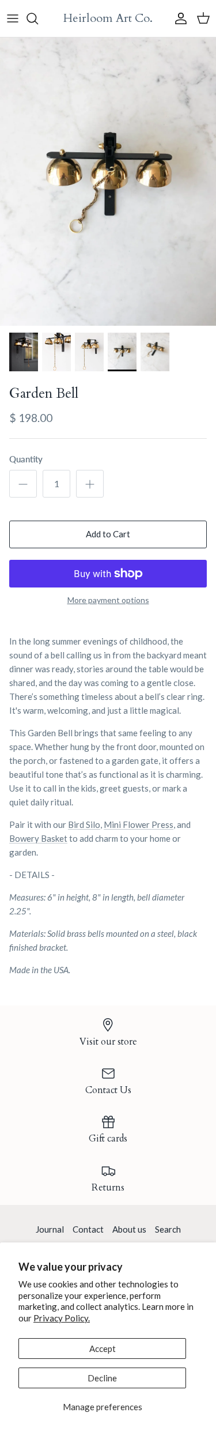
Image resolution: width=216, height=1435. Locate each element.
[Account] (178, 18)
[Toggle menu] (12, 18)
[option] (108, 181)
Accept (102, 1348)
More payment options (108, 600)
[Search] (38, 18)
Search (168, 1229)
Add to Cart (108, 534)
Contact (88, 1229)
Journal (50, 1229)
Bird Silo (84, 824)
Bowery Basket (38, 838)
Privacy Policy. (61, 1318)
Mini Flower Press (138, 824)
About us (129, 1229)
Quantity (26, 459)
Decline (102, 1378)
